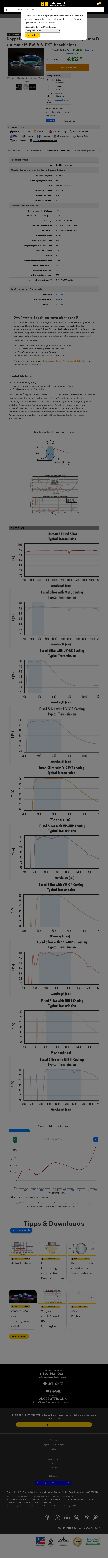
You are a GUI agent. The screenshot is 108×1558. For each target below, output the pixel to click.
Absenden (32, 35)
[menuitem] (14, 3)
